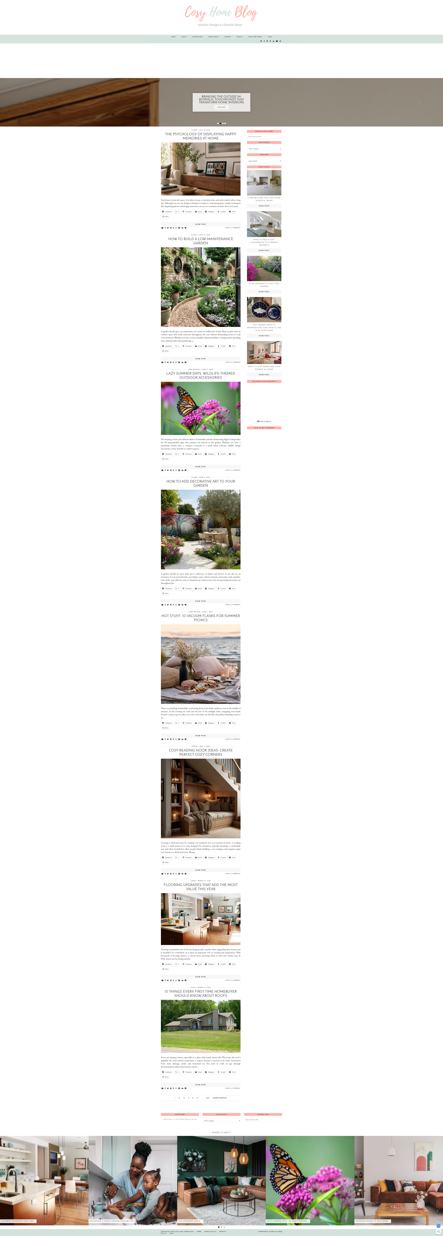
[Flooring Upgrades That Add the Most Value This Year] (201, 944)
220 (207, 1098)
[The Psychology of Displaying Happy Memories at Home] (201, 194)
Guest (193, 880)
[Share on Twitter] (167, 228)
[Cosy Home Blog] (221, 17)
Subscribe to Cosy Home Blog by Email (180, 1119)
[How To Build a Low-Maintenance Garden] (201, 326)
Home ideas (213, 37)
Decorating (198, 37)
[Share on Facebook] (165, 228)
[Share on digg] (182, 228)
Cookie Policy (210, 1231)
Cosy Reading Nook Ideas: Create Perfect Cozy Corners (303, 100)
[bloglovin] (270, 41)
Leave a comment (233, 227)
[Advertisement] (221, 61)
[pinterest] (267, 41)
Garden (227, 37)
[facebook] (264, 41)
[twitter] (261, 41)
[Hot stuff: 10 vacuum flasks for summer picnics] (201, 703)
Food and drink (255, 37)
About (184, 37)
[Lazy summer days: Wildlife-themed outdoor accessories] (201, 434)
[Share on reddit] (179, 228)
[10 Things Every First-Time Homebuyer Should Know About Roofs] (201, 1052)
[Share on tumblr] (173, 228)
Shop (270, 37)
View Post (303, 105)
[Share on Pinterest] (170, 228)
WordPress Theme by (270, 1231)
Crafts (239, 37)
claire (194, 130)
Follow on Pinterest (265, 421)
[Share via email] (162, 228)
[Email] (277, 41)
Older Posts (219, 1098)
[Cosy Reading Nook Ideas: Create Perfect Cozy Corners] (201, 837)
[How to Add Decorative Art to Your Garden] (201, 568)
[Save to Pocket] (185, 228)
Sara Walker (194, 369)
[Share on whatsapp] (176, 228)
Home (173, 37)
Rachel (195, 746)
